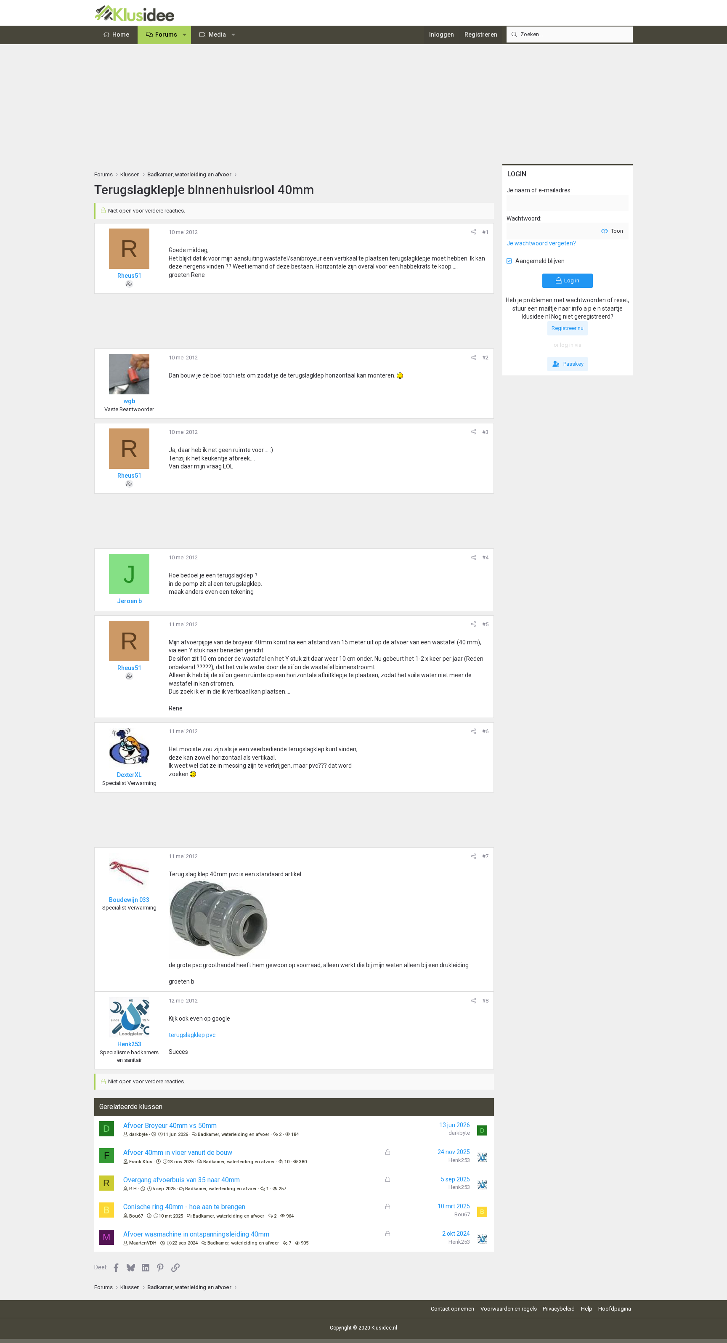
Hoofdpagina (614, 1309)
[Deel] (473, 232)
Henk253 (459, 1160)
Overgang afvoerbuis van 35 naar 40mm (181, 1180)
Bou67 (136, 1216)
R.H (133, 1188)
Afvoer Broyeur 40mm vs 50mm (170, 1126)
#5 (485, 624)
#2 (485, 357)
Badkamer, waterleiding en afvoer (233, 1134)
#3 (485, 432)
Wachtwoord (523, 218)
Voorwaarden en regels (508, 1309)
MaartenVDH (143, 1243)
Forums (166, 34)
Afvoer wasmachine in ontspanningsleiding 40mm (196, 1234)
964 (290, 1216)
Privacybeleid (559, 1309)
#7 (485, 856)
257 (282, 1188)
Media (217, 34)
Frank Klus (140, 1162)
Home (120, 34)
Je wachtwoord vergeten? (541, 243)
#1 (485, 232)
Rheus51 (129, 275)
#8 (485, 1000)
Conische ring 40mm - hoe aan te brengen (184, 1207)
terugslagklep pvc (192, 1035)
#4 (485, 557)
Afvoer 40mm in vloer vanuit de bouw (177, 1153)
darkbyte (138, 1134)
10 (286, 1162)
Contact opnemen (452, 1309)
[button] (184, 35)
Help (586, 1309)
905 (304, 1243)
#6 (485, 731)
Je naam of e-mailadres (538, 190)
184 (295, 1134)
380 (303, 1162)
